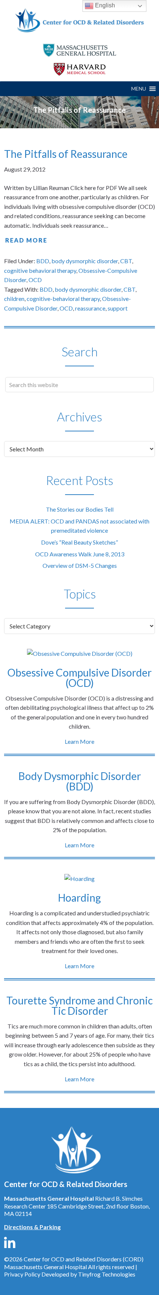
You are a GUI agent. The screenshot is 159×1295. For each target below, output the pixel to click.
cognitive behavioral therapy (40, 270)
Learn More (79, 741)
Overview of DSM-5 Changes (80, 565)
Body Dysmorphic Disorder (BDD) (79, 781)
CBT (126, 260)
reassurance (90, 308)
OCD (35, 279)
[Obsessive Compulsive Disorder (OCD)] (79, 653)
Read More (26, 240)
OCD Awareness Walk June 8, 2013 (79, 553)
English (104, 5)
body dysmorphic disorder (84, 260)
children (14, 298)
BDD (42, 260)
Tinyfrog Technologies (106, 1274)
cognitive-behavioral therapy (63, 298)
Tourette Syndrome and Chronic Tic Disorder (79, 1005)
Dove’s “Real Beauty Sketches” (79, 542)
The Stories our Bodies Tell (80, 509)
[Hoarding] (79, 879)
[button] (138, 88)
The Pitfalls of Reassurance (66, 154)
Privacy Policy (22, 1274)
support (118, 308)
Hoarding (79, 897)
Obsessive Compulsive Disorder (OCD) (79, 677)
